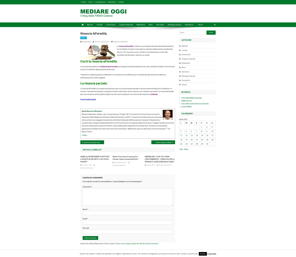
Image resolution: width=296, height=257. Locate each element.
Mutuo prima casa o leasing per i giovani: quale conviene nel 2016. (125, 158)
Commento (87, 187)
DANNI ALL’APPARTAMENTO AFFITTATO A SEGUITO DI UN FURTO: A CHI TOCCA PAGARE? (94, 159)
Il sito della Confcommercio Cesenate (195, 104)
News (151, 25)
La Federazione (100, 2)
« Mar (181, 149)
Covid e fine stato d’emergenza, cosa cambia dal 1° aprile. (94, 142)
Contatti (121, 2)
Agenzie (90, 25)
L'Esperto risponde (188, 59)
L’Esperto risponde (126, 25)
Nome (85, 209)
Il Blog (84, 2)
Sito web (86, 228)
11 (181, 135)
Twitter (84, 135)
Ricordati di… (189, 25)
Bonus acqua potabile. (164, 142)
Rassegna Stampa (174, 25)
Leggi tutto (211, 254)
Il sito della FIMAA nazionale (191, 98)
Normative (160, 25)
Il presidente (112, 2)
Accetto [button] (202, 254)
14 (197, 135)
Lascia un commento (120, 42)
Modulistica (141, 25)
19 (186, 140)
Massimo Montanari (102, 42)
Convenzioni (110, 25)
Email (85, 219)
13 (192, 135)
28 (197, 144)
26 (186, 144)
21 (197, 140)
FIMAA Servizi (186, 101)
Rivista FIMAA (186, 107)
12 (186, 135)
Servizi (90, 2)
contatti (184, 50)
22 (202, 140)
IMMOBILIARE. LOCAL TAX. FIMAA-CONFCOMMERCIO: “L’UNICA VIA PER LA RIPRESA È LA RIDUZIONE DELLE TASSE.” (159, 159)
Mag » (186, 149)
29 (202, 144)
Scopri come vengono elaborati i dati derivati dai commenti (137, 244)
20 (192, 140)
